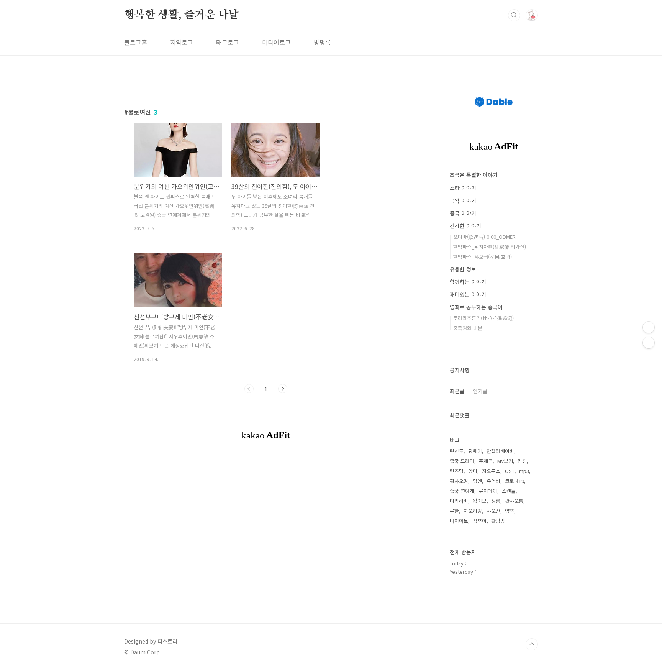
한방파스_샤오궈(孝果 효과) (482, 256)
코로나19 (514, 480)
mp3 (524, 471)
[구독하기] (648, 342)
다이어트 (459, 520)
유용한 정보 (463, 269)
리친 (522, 461)
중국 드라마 (462, 461)
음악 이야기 (463, 200)
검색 (514, 15)
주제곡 (486, 461)
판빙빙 (498, 520)
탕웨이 (475, 451)
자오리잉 (473, 510)
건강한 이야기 (465, 226)
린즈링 (457, 471)
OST (510, 471)
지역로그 (181, 42)
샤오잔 (493, 510)
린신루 (457, 451)
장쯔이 (480, 520)
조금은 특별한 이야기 (474, 175)
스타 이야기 (463, 188)
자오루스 (491, 471)
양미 (472, 471)
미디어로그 (276, 42)
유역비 (493, 480)
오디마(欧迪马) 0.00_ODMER (484, 236)
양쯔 (509, 510)
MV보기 (505, 461)
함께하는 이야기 (468, 282)
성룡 (495, 500)
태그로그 (227, 42)
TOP (532, 644)
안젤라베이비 (500, 451)
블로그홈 (135, 42)
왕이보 (480, 500)
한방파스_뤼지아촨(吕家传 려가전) (489, 246)
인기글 (480, 391)
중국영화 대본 (467, 328)
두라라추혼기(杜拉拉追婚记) (483, 318)
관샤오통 (514, 500)
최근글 (457, 391)
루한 (454, 510)
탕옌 (477, 480)
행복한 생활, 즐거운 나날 (181, 15)
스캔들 (509, 490)
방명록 (322, 42)
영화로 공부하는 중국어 (476, 307)
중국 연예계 (462, 490)
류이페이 (488, 490)
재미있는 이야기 (468, 294)
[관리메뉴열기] (648, 327)
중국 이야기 (463, 213)
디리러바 (459, 500)
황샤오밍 (459, 480)
